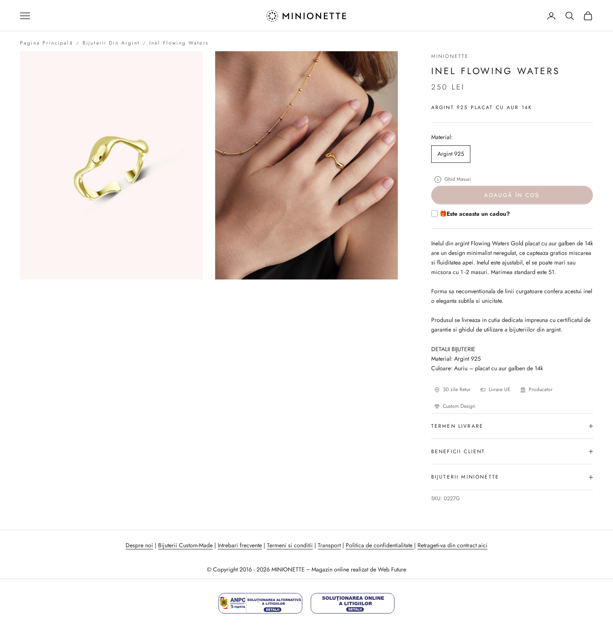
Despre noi (139, 545)
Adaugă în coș (512, 195)
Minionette (450, 56)
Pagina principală (46, 43)
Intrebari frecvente (240, 545)
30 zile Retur (456, 389)
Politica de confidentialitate (380, 545)
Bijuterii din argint (111, 43)
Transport (329, 545)
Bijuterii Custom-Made (185, 545)
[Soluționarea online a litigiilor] (352, 603)
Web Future (392, 569)
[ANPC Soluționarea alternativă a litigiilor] (260, 603)
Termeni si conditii (290, 545)
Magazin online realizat (340, 569)
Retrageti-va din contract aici (452, 545)
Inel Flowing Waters (179, 43)
